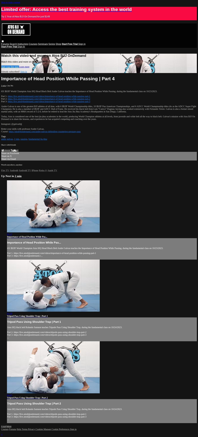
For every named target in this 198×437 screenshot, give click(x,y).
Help (19, 429)
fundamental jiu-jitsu (37, 139)
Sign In (21, 46)
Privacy (32, 429)
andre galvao (7, 139)
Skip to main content (10, 2)
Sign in (82, 44)
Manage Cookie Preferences (57, 429)
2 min (3, 86)
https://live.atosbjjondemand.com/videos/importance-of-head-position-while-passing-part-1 (49, 96)
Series (51, 44)
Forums (5, 44)
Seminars (43, 44)
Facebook (6, 150)
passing (23, 139)
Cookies (40, 429)
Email (15, 150)
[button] (3, 41)
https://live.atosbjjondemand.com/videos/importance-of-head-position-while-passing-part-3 (49, 101)
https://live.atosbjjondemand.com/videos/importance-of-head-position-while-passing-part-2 (49, 99)
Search (14, 44)
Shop (58, 44)
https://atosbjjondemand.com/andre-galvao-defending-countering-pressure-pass (45, 131)
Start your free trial (10, 67)
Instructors (23, 44)
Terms (25, 429)
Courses (33, 44)
